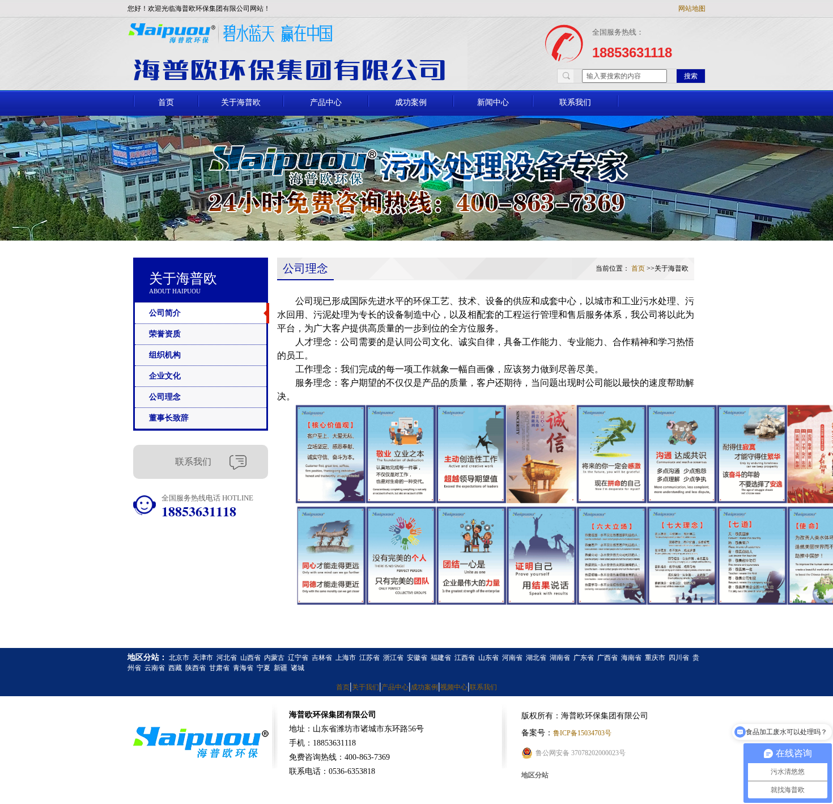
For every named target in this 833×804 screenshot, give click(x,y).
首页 (166, 102)
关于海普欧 (241, 102)
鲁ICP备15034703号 (582, 733)
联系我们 (575, 102)
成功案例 (411, 102)
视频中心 (454, 687)
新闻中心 (493, 102)
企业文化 (165, 376)
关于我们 (365, 687)
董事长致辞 (169, 418)
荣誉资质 (165, 334)
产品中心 (326, 102)
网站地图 (692, 8)
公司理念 (165, 397)
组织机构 (165, 355)
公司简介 (165, 313)
